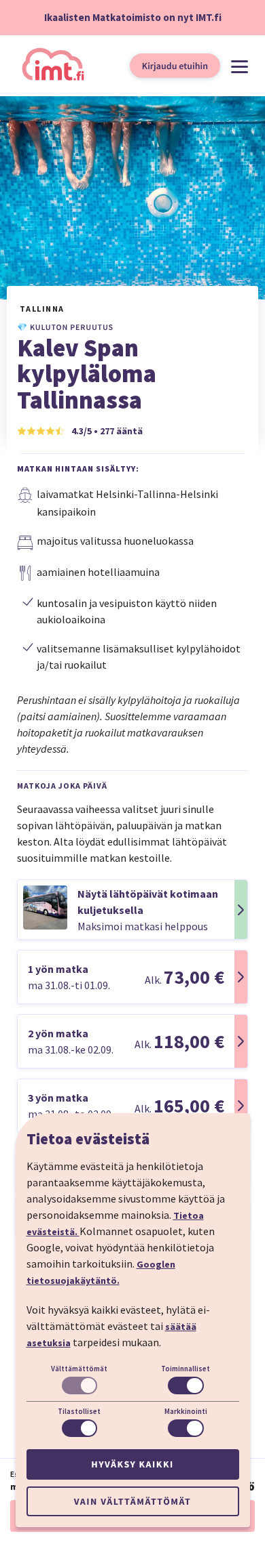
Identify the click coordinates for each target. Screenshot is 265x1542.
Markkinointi (185, 1411)
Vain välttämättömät (132, 1501)
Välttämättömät (79, 1368)
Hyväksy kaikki (132, 1464)
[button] (132, 909)
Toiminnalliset (185, 1368)
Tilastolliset (79, 1411)
